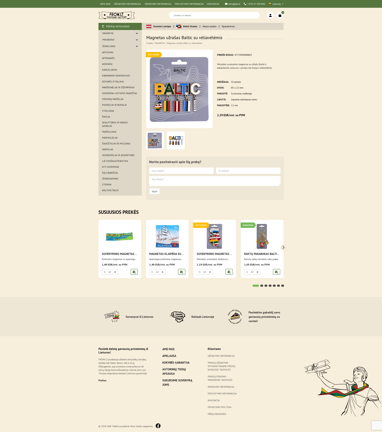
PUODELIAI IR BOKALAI (114, 104)
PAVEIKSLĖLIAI (110, 137)
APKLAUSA (169, 356)
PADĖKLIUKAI (109, 131)
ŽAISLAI (106, 116)
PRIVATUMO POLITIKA (219, 407)
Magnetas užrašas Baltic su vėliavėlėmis (184, 43)
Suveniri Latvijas (162, 26)
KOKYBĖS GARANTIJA (176, 363)
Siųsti (154, 191)
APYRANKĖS (108, 58)
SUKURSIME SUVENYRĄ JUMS (177, 382)
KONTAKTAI (214, 400)
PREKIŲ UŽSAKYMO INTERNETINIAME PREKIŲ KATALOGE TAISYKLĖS (221, 366)
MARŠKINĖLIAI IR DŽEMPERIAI (118, 87)
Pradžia (149, 43)
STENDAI (106, 184)
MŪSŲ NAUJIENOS (217, 413)
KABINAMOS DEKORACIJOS (116, 75)
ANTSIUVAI (107, 52)
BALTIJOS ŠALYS (110, 190)
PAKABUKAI (108, 39)
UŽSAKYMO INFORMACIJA (221, 355)
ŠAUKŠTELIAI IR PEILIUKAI (116, 143)
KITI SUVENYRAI (110, 166)
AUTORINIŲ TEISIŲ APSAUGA (174, 371)
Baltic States (190, 26)
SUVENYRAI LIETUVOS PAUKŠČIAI (119, 93)
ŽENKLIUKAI (108, 45)
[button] (283, 247)
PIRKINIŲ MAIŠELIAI (112, 99)
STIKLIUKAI (108, 110)
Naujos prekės (209, 26)
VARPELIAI (107, 149)
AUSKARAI (107, 63)
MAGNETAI (108, 33)
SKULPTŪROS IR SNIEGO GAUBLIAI (115, 124)
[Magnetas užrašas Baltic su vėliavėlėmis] (179, 89)
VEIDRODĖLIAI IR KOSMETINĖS (118, 155)
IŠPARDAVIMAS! (110, 178)
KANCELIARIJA (109, 69)
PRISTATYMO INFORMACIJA (222, 393)
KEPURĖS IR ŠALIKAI (113, 81)
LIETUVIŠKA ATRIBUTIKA (115, 160)
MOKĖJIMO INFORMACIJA (221, 386)
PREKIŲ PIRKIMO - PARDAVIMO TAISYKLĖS (220, 378)
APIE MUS (168, 349)
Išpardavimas (228, 26)
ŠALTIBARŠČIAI (110, 172)
